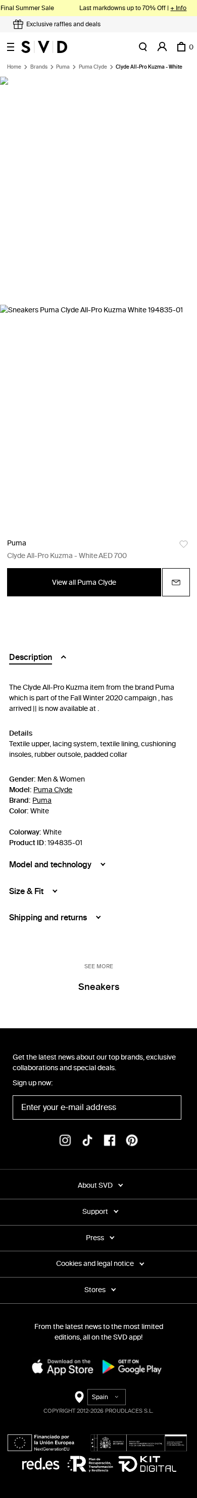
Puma (63, 67)
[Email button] (176, 582)
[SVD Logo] (44, 47)
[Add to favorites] (183, 544)
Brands (38, 67)
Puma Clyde (93, 67)
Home (14, 67)
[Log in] (162, 46)
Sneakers (98, 987)
